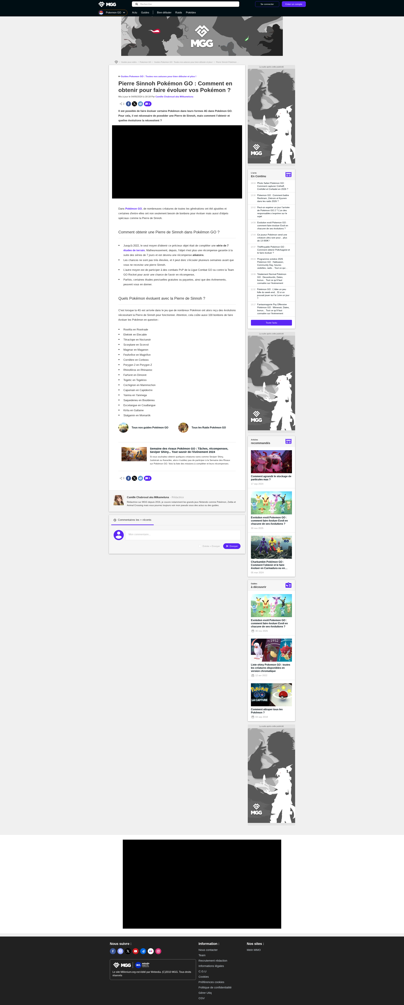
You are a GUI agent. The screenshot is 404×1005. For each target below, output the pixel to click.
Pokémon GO (133, 208)
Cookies (204, 976)
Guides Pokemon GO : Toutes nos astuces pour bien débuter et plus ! (183, 62)
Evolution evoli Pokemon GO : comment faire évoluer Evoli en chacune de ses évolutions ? (272, 225)
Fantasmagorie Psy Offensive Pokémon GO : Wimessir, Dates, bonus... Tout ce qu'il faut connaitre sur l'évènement (273, 309)
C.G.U (202, 971)
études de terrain (134, 250)
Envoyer (233, 546)
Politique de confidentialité (215, 987)
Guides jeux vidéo (129, 62)
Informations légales (211, 966)
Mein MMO (254, 950)
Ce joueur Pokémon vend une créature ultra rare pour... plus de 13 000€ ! (272, 237)
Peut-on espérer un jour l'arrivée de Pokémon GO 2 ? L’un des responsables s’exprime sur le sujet (273, 212)
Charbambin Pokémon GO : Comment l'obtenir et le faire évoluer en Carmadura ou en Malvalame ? (268, 565)
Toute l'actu (271, 322)
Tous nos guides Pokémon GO (150, 427)
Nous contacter (208, 950)
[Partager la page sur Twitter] (134, 103)
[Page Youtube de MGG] (136, 951)
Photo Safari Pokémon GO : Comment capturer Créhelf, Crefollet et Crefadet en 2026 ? (272, 186)
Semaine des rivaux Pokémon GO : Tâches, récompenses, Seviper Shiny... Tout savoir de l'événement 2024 (189, 450)
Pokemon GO (145, 62)
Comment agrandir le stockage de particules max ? (271, 478)
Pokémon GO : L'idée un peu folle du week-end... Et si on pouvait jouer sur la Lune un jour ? (273, 293)
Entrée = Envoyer (211, 546)
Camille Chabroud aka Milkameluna (174, 96)
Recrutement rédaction (213, 960)
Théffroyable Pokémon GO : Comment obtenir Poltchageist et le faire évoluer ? (273, 250)
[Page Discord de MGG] (120, 951)
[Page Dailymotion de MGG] (143, 951)
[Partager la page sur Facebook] (128, 103)
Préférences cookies (211, 982)
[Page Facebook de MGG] (113, 951)
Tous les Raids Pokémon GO (209, 427)
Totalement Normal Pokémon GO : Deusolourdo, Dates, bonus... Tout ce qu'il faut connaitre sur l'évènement (271, 278)
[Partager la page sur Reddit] (140, 103)
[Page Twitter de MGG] (128, 951)
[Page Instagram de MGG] (158, 951)
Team (202, 955)
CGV (202, 998)
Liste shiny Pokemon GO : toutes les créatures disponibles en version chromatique (270, 667)
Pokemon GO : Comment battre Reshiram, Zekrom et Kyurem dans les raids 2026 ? (273, 198)
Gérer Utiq (205, 992)
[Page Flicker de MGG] (151, 951)
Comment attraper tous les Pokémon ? (267, 711)
